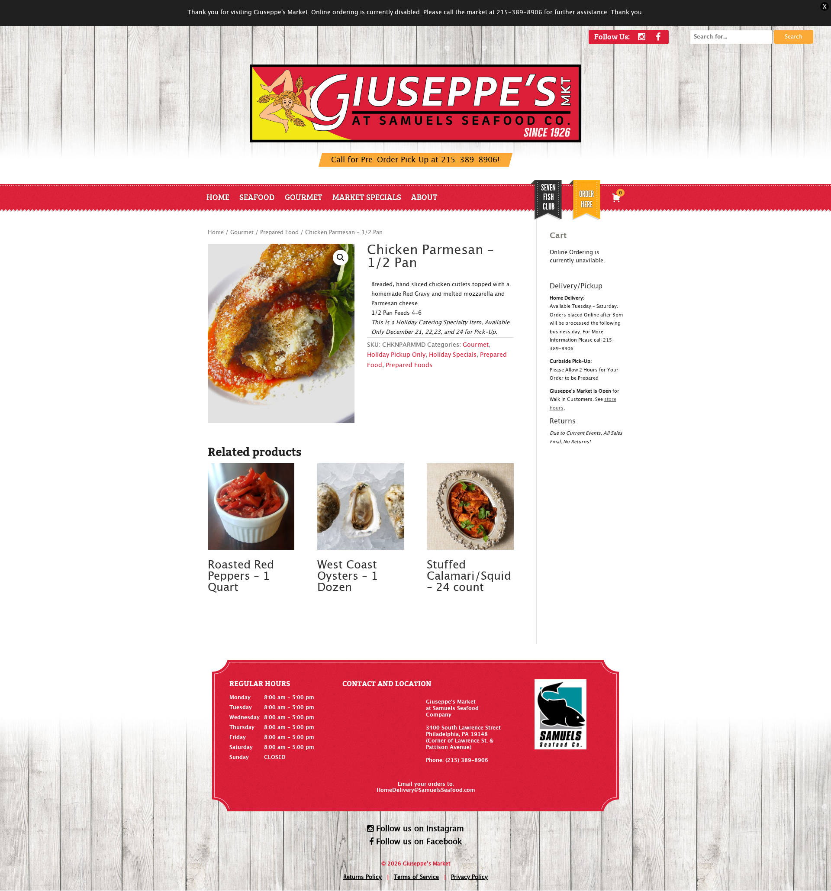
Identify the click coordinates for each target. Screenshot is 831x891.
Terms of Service (416, 877)
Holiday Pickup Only (396, 355)
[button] (340, 257)
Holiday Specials (453, 355)
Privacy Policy (469, 877)
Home (217, 196)
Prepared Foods (409, 365)
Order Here (586, 199)
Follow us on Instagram (419, 829)
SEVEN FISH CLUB (548, 197)
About (424, 196)
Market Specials (366, 196)
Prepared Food (279, 233)
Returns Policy (362, 877)
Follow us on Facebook (418, 842)
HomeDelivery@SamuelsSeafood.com (426, 790)
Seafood (257, 196)
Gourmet (303, 196)
